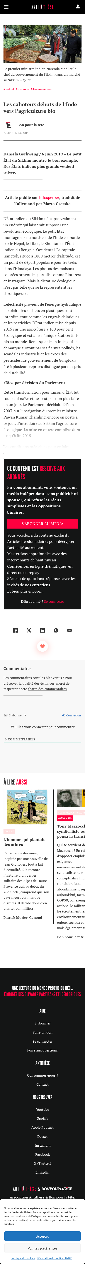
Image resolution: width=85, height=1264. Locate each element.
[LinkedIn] (42, 630)
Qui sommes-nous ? (42, 1075)
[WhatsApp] (56, 630)
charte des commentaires (47, 688)
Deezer (42, 1136)
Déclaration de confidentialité (54, 1258)
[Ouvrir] (6, 7)
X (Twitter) (42, 1163)
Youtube (42, 1109)
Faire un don (43, 1032)
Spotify (42, 1118)
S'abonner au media (43, 523)
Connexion (73, 715)
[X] (29, 630)
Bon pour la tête (30, 124)
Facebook (42, 1154)
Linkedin (42, 1172)
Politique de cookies (23, 1258)
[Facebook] (15, 630)
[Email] (69, 630)
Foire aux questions (42, 1050)
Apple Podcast (42, 1127)
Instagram (43, 1145)
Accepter (42, 1236)
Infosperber (49, 197)
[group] (28, 856)
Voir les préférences (42, 1248)
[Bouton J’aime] (42, 646)
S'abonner (43, 1023)
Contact (42, 1084)
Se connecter (54, 601)
